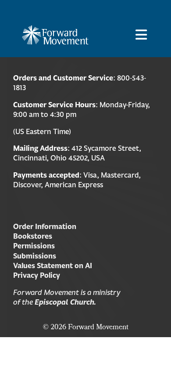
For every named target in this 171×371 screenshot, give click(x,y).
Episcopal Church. (65, 302)
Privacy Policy (36, 275)
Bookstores (32, 236)
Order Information (44, 226)
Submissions (34, 256)
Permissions (34, 246)
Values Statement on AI (52, 265)
